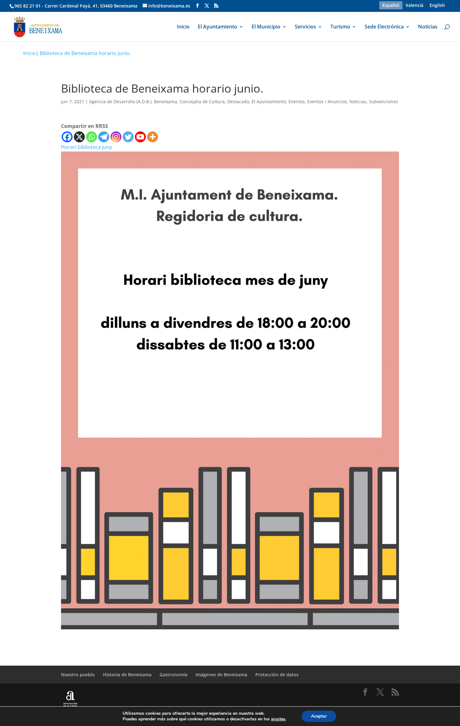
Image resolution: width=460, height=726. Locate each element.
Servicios (305, 27)
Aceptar (319, 716)
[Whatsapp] (91, 136)
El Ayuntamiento (217, 27)
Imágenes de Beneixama (221, 675)
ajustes (278, 719)
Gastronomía (173, 675)
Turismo (340, 27)
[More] (152, 136)
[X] (79, 136)
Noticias (427, 27)
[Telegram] (103, 136)
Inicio (183, 27)
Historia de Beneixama (127, 675)
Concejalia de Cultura (202, 101)
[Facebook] (67, 136)
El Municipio (266, 27)
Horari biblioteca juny (86, 147)
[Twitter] (128, 136)
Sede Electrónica (384, 27)
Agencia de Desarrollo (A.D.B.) (120, 101)
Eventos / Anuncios (327, 101)
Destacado (238, 101)
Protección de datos (277, 675)
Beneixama (165, 101)
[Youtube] (140, 136)
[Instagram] (115, 136)
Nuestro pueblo (78, 675)
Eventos (297, 101)
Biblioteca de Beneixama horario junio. (85, 53)
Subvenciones (383, 101)
